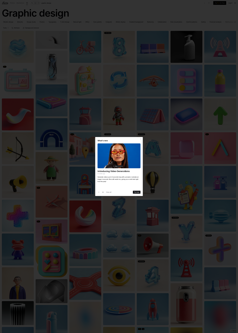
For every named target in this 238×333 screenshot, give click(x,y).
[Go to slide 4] (120, 166)
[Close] (141, 139)
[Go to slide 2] (117, 166)
